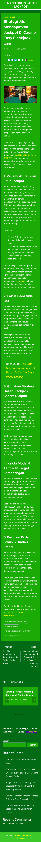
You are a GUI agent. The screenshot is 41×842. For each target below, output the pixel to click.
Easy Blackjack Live (12, 636)
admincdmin (10, 49)
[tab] (16, 714)
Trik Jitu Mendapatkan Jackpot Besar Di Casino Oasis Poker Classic (10, 655)
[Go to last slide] (7, 700)
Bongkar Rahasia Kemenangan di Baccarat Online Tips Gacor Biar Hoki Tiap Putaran (30, 657)
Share (30, 60)
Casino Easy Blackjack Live (15, 622)
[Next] (34, 700)
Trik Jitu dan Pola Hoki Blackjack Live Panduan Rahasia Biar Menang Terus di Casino (22, 772)
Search (6, 741)
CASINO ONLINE (9, 17)
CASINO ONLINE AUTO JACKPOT (17, 631)
